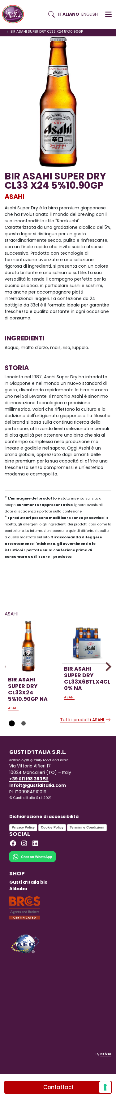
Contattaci (58, 1087)
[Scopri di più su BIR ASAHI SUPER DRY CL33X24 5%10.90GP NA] (30, 646)
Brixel (105, 1053)
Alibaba (18, 889)
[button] (108, 14)
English (89, 14)
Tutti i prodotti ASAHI (82, 720)
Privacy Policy (23, 827)
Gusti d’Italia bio (28, 882)
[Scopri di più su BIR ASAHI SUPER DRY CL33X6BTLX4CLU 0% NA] (86, 641)
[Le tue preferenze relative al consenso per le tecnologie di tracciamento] (105, 1087)
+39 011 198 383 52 (29, 779)
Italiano (68, 14)
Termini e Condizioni (87, 827)
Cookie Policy (52, 827)
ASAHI (14, 196)
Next (106, 667)
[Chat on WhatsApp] (32, 860)
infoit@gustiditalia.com (37, 785)
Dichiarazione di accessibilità (44, 816)
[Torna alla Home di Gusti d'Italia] (15, 14)
